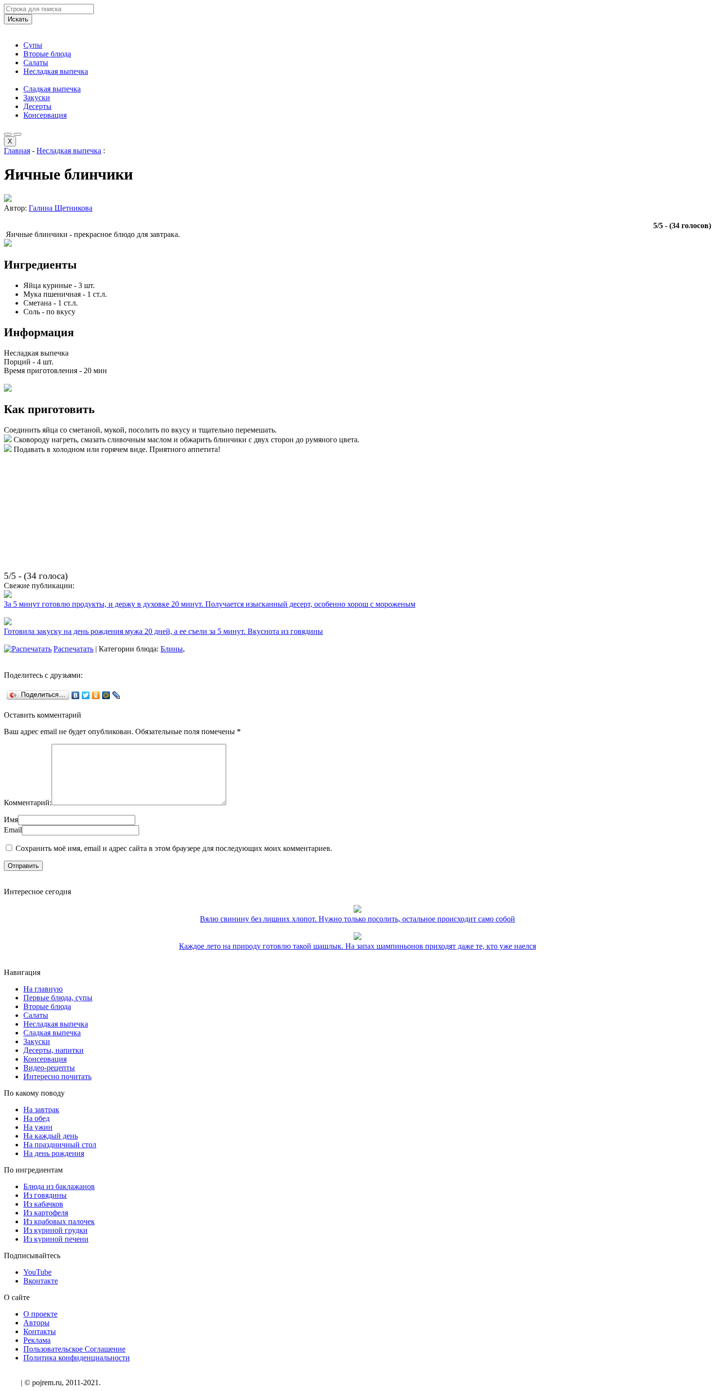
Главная (17, 150)
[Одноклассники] (96, 695)
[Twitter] (86, 695)
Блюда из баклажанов (59, 1186)
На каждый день (50, 1136)
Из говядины (45, 1195)
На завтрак (41, 1109)
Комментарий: (28, 802)
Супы (32, 45)
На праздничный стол (59, 1144)
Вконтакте (40, 1281)
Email (13, 830)
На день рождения (53, 1153)
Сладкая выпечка (52, 89)
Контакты (39, 1331)
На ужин (38, 1127)
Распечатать (73, 649)
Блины (172, 649)
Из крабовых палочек (59, 1221)
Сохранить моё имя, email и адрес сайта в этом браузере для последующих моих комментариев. (174, 848)
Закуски (36, 97)
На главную (43, 989)
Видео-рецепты (49, 1068)
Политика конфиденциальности (76, 1358)
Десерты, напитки (53, 1050)
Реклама (37, 1340)
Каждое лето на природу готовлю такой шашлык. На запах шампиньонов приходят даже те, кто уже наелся (357, 946)
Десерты (37, 106)
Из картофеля (45, 1213)
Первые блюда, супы (57, 998)
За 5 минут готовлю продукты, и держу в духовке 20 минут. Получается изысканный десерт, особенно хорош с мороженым (209, 604)
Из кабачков (43, 1204)
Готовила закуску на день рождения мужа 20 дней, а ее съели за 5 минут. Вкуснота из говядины (163, 631)
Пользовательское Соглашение (74, 1349)
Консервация (45, 115)
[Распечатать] (28, 649)
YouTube (37, 1272)
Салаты (35, 62)
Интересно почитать (57, 1076)
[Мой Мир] (106, 695)
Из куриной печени (56, 1239)
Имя (11, 819)
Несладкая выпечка (55, 71)
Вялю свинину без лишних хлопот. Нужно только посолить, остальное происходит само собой (357, 919)
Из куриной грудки (55, 1230)
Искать (18, 19)
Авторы (36, 1323)
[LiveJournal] (116, 695)
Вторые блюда (47, 54)
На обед (36, 1118)
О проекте (40, 1314)
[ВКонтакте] (76, 695)
